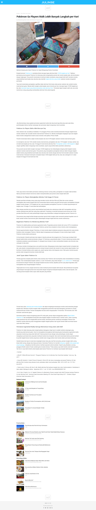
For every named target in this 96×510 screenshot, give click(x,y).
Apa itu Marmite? (29, 480)
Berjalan (18, 13)
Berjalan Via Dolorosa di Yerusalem (33, 394)
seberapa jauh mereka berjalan (34, 306)
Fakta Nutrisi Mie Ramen (31, 486)
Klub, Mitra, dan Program (26, 13)
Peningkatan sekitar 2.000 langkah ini (65, 144)
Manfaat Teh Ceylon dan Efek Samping (34, 438)
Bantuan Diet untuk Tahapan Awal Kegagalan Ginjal (37, 451)
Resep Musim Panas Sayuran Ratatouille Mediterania (37, 445)
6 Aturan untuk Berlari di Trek (32, 473)
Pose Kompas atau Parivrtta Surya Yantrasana (36, 425)
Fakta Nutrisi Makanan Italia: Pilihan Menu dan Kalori (37, 460)
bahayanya (62, 343)
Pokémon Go (28, 73)
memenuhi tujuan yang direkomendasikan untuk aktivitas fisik (37, 88)
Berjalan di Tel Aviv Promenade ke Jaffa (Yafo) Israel (37, 401)
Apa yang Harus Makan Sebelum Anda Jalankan (36, 467)
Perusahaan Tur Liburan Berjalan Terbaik (34, 407)
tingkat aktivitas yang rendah (53, 79)
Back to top (48, 503)
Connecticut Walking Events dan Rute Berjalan (36, 381)
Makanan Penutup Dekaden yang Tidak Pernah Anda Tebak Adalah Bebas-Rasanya (45, 432)
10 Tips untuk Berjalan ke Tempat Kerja (34, 388)
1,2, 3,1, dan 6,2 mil (67, 260)
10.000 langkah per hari (63, 73)
